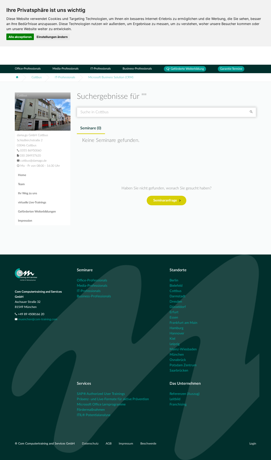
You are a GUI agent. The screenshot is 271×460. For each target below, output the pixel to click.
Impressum (126, 443)
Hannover (177, 333)
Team (21, 184)
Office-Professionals (28, 68)
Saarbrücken (179, 370)
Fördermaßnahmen (91, 409)
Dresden (176, 301)
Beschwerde (148, 443)
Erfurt (174, 312)
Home (22, 175)
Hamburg (176, 328)
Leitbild (175, 399)
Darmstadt (177, 296)
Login (252, 443)
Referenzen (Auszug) (184, 394)
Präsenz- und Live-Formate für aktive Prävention (113, 399)
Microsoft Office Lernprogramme (101, 404)
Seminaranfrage (165, 200)
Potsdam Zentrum (183, 365)
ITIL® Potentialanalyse (93, 415)
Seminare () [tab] (90, 128)
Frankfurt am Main (183, 322)
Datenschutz (90, 443)
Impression (25, 220)
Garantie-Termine (231, 68)
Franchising (178, 404)
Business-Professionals (137, 68)
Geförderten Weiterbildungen (37, 211)
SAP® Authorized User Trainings (101, 394)
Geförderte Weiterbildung (187, 68)
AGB (109, 443)
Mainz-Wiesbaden (183, 349)
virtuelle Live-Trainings (32, 202)
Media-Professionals (66, 68)
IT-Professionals (100, 68)
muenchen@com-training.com (37, 319)
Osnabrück (178, 360)
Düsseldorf (178, 307)
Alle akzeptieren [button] (20, 37)
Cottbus (37, 77)
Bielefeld (176, 285)
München (177, 354)
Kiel (172, 338)
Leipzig (175, 344)
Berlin (174, 280)
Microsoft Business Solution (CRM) (110, 77)
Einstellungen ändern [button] (52, 37)
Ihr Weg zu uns (27, 193)
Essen (174, 317)
